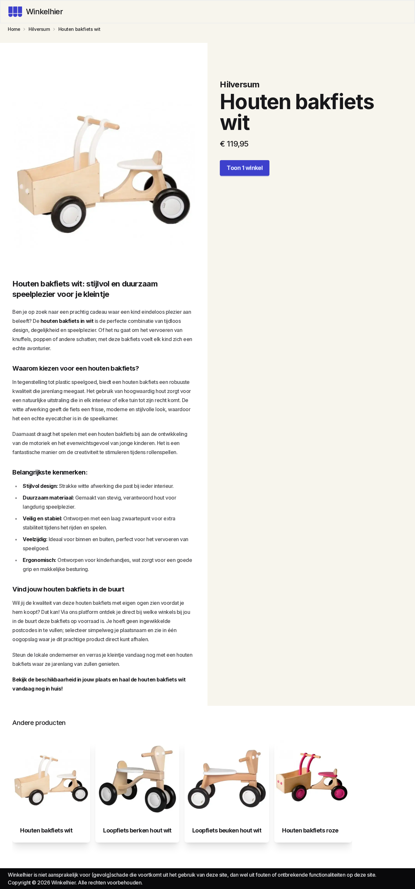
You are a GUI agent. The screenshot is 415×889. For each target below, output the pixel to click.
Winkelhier (44, 11)
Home (14, 29)
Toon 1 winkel (245, 167)
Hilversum (39, 29)
